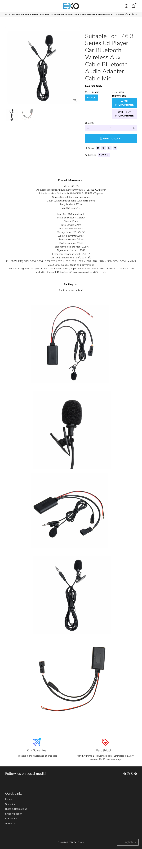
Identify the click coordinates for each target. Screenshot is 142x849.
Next (75, 66)
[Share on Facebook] (126, 14)
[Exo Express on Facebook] (124, 773)
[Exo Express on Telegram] (135, 773)
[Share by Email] (136, 14)
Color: (92, 92)
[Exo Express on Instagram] (128, 773)
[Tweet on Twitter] (130, 14)
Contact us (11, 818)
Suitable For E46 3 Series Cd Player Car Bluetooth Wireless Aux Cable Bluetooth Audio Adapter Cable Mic (67, 14)
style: (119, 94)
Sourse (103, 155)
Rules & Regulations (16, 809)
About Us (10, 823)
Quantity (89, 123)
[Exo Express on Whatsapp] (132, 773)
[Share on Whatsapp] (133, 14)
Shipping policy (13, 813)
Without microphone (124, 113)
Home (8, 799)
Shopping (10, 804)
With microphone (124, 103)
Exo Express (79, 842)
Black (91, 97)
